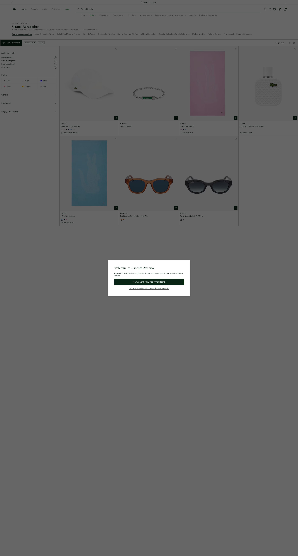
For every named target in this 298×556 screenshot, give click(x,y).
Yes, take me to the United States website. (149, 282)
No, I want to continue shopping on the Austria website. (149, 288)
